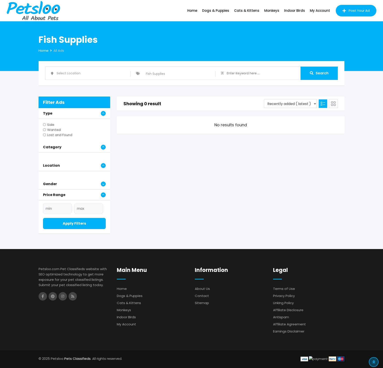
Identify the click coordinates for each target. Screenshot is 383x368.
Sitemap (202, 303)
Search (322, 73)
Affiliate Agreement (289, 324)
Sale (50, 124)
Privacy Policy (284, 295)
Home (192, 10)
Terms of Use (284, 288)
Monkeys (271, 10)
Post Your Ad (359, 10)
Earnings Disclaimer (288, 331)
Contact (202, 295)
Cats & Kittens (246, 10)
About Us (202, 288)
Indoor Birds (294, 10)
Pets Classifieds (77, 358)
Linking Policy (283, 303)
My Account (320, 10)
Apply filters (74, 223)
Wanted (54, 129)
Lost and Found (59, 135)
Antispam (281, 317)
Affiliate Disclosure (288, 310)
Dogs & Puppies (215, 10)
